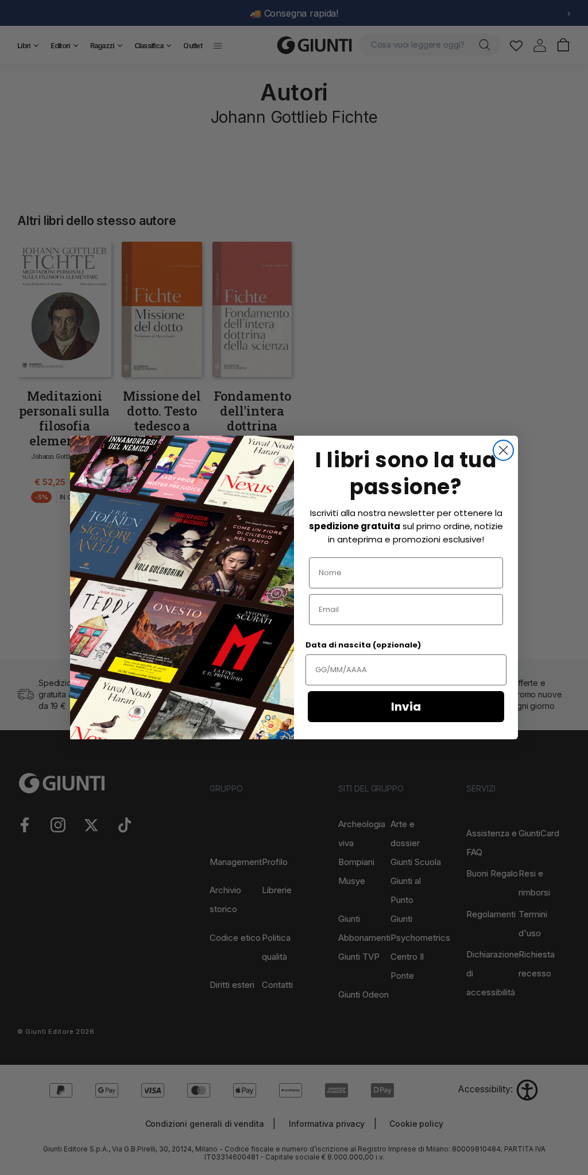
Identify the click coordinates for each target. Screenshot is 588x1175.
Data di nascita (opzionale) (363, 644)
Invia (406, 707)
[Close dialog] (503, 450)
